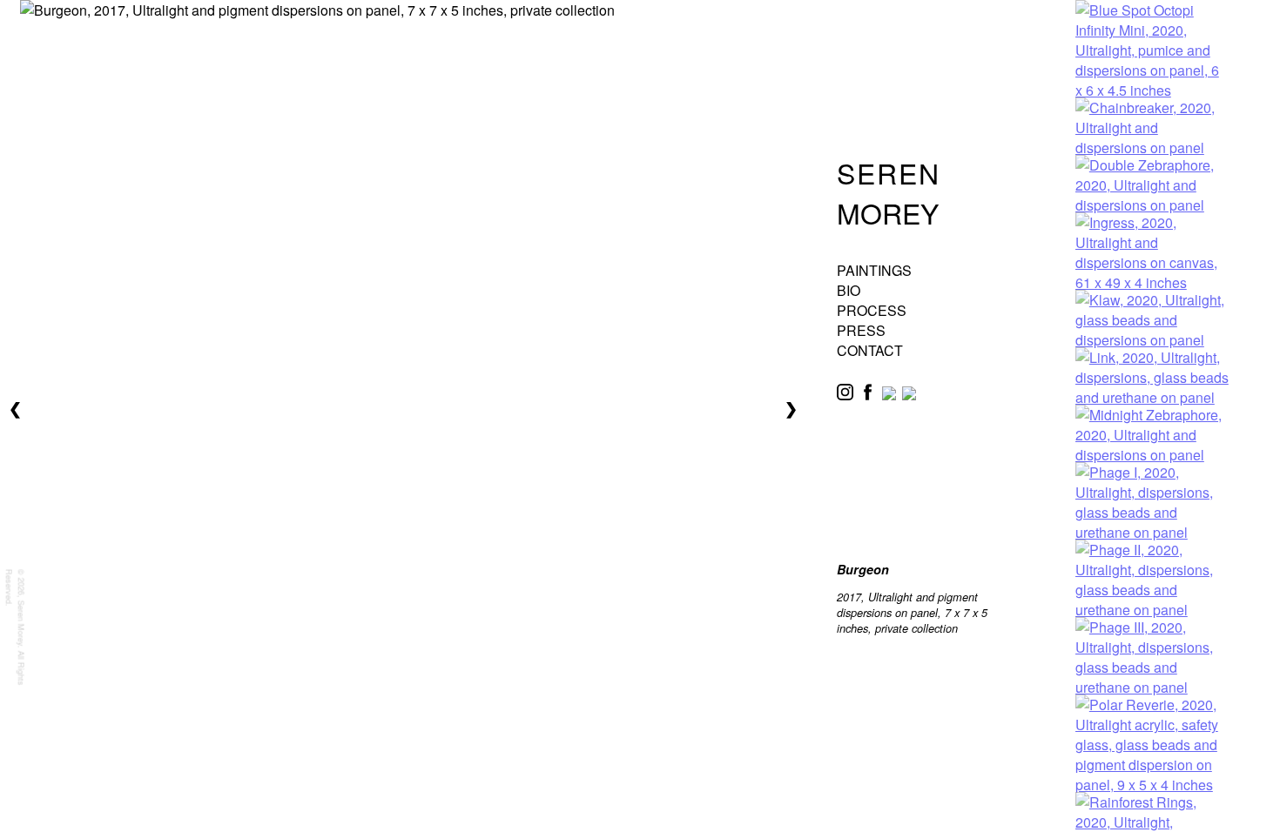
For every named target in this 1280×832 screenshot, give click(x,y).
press (861, 330)
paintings (874, 270)
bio (848, 290)
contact (870, 350)
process (871, 310)
